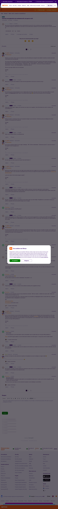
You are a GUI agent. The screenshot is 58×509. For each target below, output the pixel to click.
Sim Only (15, 5)
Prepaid (19, 5)
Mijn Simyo (50, 5)
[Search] (55, 5)
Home (10, 5)
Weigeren (26, 260)
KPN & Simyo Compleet (35, 5)
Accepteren (15, 260)
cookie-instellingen (17, 257)
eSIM (28, 5)
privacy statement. (44, 257)
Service (43, 5)
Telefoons (24, 5)
